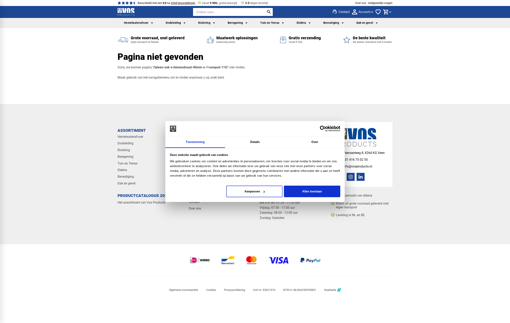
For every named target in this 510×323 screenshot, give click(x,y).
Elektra (301, 22)
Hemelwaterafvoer (136, 22)
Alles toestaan (312, 191)
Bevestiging (331, 22)
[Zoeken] (269, 12)
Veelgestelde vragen (380, 3)
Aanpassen (252, 191)
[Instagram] (351, 177)
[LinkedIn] (361, 177)
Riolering (204, 22)
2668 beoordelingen (183, 3)
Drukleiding (173, 22)
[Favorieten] (378, 12)
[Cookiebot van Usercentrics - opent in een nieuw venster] (322, 129)
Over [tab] (314, 142)
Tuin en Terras (269, 22)
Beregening (235, 22)
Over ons (360, 3)
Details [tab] (255, 142)
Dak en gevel (364, 22)
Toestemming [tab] (195, 142)
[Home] (126, 12)
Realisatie (330, 289)
